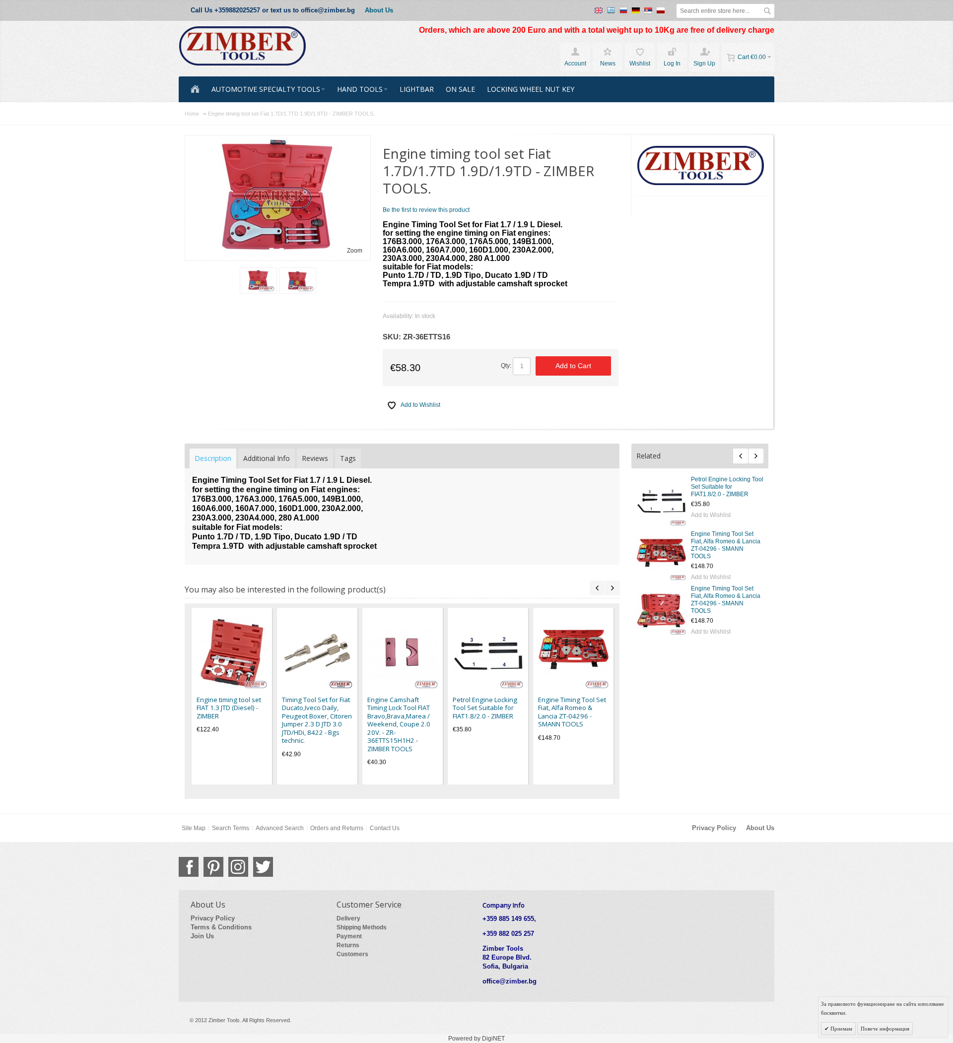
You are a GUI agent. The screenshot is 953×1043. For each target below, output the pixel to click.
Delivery (348, 918)
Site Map (193, 828)
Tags (348, 458)
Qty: (506, 365)
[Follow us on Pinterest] (213, 867)
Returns (348, 945)
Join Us (202, 936)
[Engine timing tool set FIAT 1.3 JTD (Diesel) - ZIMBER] (232, 653)
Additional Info (266, 458)
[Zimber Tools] (242, 46)
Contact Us (385, 828)
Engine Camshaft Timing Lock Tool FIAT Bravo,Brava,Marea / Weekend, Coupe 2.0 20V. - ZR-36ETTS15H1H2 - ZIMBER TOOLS (398, 724)
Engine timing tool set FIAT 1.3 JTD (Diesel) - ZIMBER (229, 707)
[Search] (767, 11)
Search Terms (230, 828)
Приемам (840, 1029)
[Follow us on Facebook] (189, 867)
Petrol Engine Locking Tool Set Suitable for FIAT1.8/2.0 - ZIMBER (727, 487)
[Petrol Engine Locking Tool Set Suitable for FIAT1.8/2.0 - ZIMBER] (661, 500)
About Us (379, 10)
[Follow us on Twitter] (263, 867)
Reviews (315, 458)
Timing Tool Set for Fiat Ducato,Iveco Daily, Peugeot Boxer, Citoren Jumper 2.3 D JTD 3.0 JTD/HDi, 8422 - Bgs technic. (317, 720)
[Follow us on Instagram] (238, 867)
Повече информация (885, 1029)
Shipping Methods (362, 927)
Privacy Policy (714, 828)
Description (213, 458)
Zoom (354, 250)
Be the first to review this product (426, 209)
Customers (352, 954)
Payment (349, 936)
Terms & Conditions (221, 927)
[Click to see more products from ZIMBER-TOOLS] (701, 165)
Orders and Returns (336, 828)
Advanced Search (280, 828)
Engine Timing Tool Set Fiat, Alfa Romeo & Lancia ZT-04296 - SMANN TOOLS (725, 545)
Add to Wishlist (711, 515)
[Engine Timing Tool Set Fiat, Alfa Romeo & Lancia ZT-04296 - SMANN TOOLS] (661, 555)
